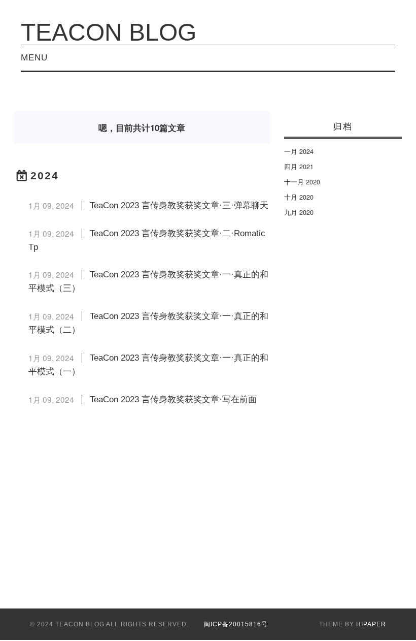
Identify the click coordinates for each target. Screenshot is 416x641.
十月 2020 (299, 197)
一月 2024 (299, 151)
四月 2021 (299, 166)
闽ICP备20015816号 (236, 624)
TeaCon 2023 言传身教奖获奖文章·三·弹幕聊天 (179, 205)
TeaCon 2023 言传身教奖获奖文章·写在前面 (173, 399)
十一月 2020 (302, 181)
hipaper (371, 624)
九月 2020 (299, 212)
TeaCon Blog (108, 32)
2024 (44, 175)
